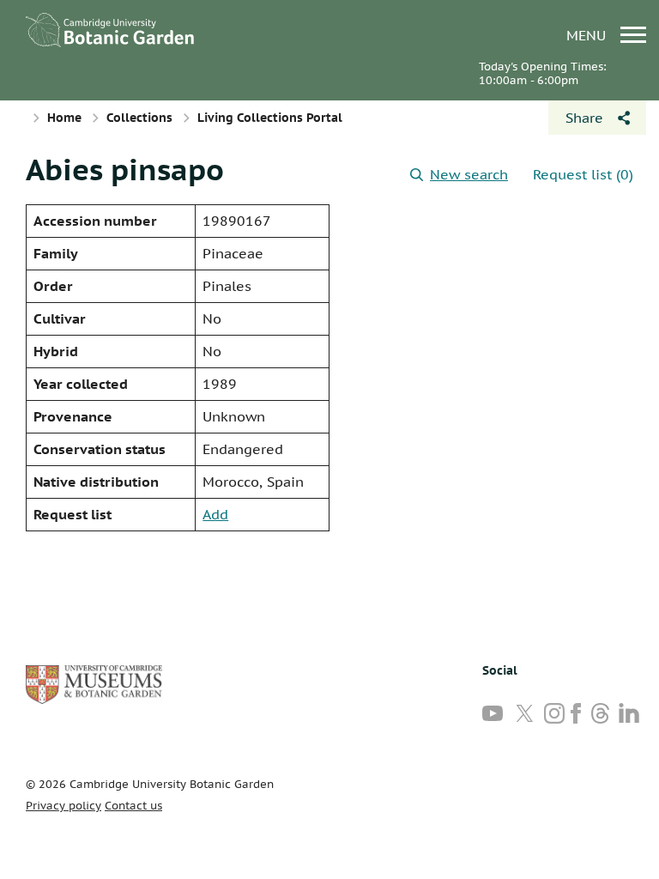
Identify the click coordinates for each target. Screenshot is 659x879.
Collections (139, 117)
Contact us (133, 805)
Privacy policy (63, 805)
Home (64, 117)
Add (215, 514)
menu (588, 35)
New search (469, 174)
